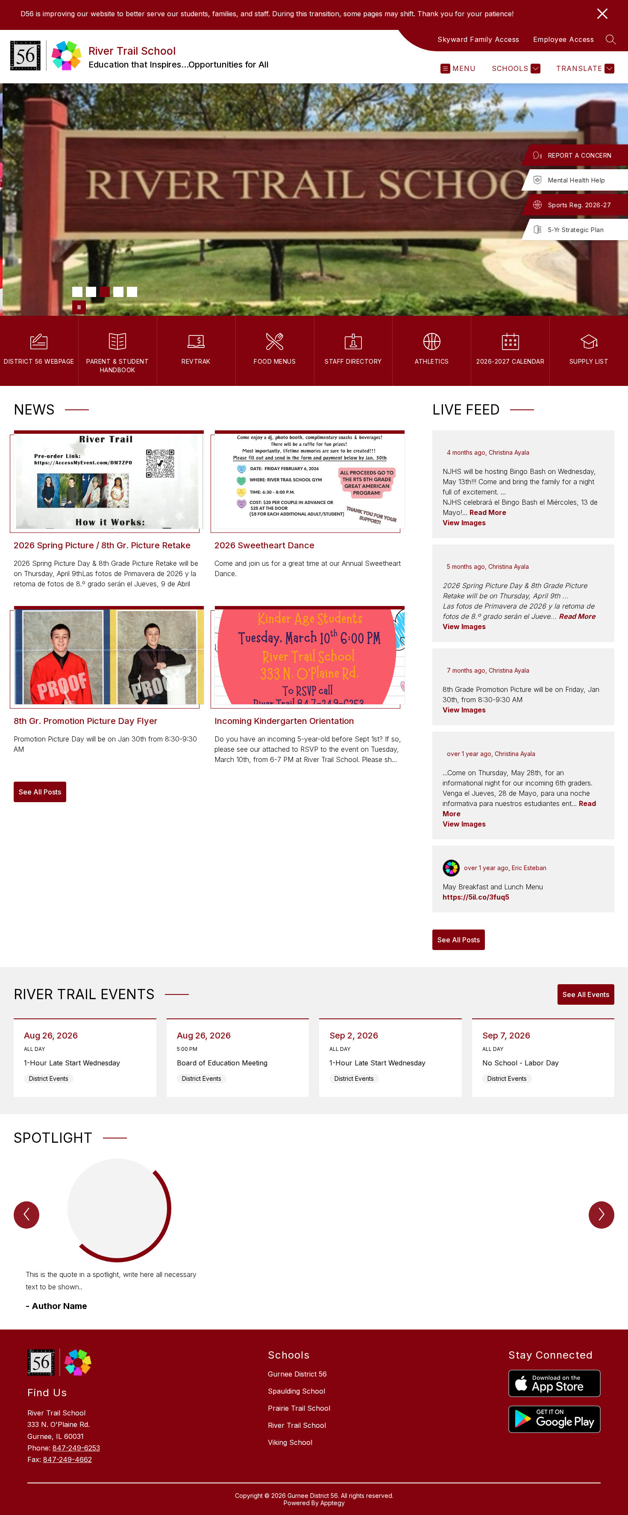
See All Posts (40, 792)
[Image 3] (105, 292)
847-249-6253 (76, 1448)
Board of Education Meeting (224, 1063)
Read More (488, 512)
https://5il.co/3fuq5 (476, 897)
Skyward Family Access (478, 39)
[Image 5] (132, 292)
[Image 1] (77, 292)
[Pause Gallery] (79, 307)
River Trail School (297, 1425)
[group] (117, 1236)
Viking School (290, 1442)
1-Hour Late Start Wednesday (74, 1063)
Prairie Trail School (299, 1408)
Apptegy (332, 1502)
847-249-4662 (67, 1459)
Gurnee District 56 (297, 1374)
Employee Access (563, 39)
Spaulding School (296, 1391)
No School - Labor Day (522, 1063)
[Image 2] (91, 292)
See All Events (586, 994)
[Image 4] (118, 292)
